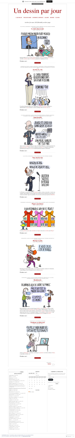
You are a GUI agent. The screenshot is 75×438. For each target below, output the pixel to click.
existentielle (33, 230)
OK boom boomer (12, 379)
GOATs (10, 390)
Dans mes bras (11, 391)
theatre (43, 278)
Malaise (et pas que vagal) (13, 401)
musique (42, 238)
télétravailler (26, 352)
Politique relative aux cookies (26, 436)
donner (45, 107)
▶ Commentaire (37, 62)
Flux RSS (57, 17)
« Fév (29, 388)
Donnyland (11, 378)
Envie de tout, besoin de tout (13, 422)
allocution (22, 26)
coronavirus (33, 26)
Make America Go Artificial (13, 384)
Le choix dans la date (37, 29)
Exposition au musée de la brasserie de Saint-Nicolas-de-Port (17, 389)
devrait (29, 57)
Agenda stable (11, 375)
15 (29, 382)
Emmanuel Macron (43, 26)
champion (27, 145)
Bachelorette (37, 280)
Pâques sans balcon (37, 204)
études (53, 352)
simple (38, 230)
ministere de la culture (48, 277)
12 (39, 380)
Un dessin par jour (37, 10)
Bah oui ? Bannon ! (12, 413)
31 (34, 386)
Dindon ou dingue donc (13, 383)
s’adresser (41, 57)
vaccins (49, 313)
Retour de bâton (11, 394)
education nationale (41, 115)
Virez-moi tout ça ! (12, 410)
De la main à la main (12, 418)
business (49, 312)
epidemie (49, 26)
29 (29, 386)
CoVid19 (37, 26)
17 (34, 382)
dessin (34, 70)
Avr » (32, 388)
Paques (46, 202)
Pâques (52, 230)
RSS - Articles (32, 391)
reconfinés (47, 230)
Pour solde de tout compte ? (13, 414)
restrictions (26, 58)
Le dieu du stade (11, 426)
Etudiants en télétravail (38, 322)
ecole (35, 115)
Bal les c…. (11, 419)
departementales (50, 66)
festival (39, 238)
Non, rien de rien (37, 157)
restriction (40, 27)
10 (34, 380)
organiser (40, 106)
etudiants (32, 321)
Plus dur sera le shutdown (13, 397)
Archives (52, 17)
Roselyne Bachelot (35, 278)
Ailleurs (47, 17)
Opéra (37, 309)
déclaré (45, 308)
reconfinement (35, 27)
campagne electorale (24, 66)
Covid (31, 148)
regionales (42, 67)
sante (40, 278)
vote (37, 68)
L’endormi (10, 399)
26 (39, 384)
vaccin (47, 278)
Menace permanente (12, 421)
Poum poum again (12, 409)
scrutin (52, 67)
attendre (33, 57)
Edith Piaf (53, 194)
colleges (23, 115)
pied (42, 147)
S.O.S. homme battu (12, 403)
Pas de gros (11, 395)
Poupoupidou (11, 417)
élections (45, 106)
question (24, 230)
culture (31, 238)
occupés (42, 310)
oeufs (40, 202)
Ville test (10, 405)
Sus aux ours (11, 411)
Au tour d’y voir (37, 69)
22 (29, 384)
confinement (27, 26)
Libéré (10, 398)
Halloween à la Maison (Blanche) (14, 407)
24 (34, 384)
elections (22, 67)
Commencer (49, 1)
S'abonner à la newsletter (57, 371)
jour (28, 230)
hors (45, 312)
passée (41, 313)
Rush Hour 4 (11, 381)
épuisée (48, 57)
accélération (33, 58)
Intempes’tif (11, 427)
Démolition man (11, 415)
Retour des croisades (12, 406)
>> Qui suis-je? (19, 17)
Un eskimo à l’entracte (37, 17)
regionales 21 (48, 67)
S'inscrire (50, 379)
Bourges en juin (37, 241)
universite (43, 321)
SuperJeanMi (38, 117)
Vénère (10, 423)
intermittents (40, 277)
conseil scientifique (34, 66)
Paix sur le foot (11, 402)
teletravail (38, 321)
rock (27, 147)
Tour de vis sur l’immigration (13, 380)
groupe (23, 147)
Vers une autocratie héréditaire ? (14, 393)
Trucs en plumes (27, 17)
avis (49, 107)
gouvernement (31, 309)
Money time (11, 425)
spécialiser (41, 352)
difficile (38, 308)
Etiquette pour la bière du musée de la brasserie (16, 385)
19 (39, 382)
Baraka (10, 376)
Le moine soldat (11, 429)
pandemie (53, 26)
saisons (39, 239)
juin (28, 107)
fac (35, 321)
